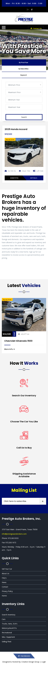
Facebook (25, 656)
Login (43, 662)
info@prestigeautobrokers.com (14, 534)
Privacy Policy (7, 591)
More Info (8, 349)
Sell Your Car (7, 569)
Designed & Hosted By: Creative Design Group (20, 662)
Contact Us (37, 28)
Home (4, 595)
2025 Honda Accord (16, 129)
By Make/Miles (24, 69)
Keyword (23, 75)
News (4, 582)
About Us (5, 573)
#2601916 (14, 178)
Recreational (7, 632)
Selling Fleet (6, 641)
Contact (5, 587)
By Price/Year (23, 62)
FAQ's (4, 578)
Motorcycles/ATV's (9, 628)
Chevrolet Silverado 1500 (18, 340)
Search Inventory (8, 614)
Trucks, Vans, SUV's (9, 623)
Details (33, 178)
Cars (3, 619)
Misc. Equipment (8, 637)
